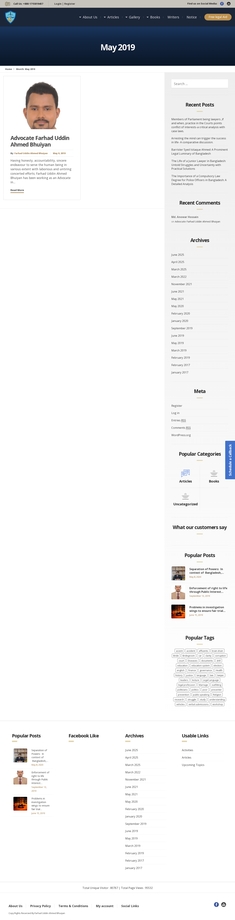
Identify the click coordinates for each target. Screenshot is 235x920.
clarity (208, 655)
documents (207, 660)
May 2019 (177, 343)
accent (179, 650)
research (179, 699)
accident (190, 650)
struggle (192, 699)
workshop (217, 704)
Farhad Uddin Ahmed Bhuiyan (31, 153)
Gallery (134, 17)
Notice (192, 17)
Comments (181, 428)
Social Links (130, 906)
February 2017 (180, 365)
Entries (178, 420)
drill (219, 660)
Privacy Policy (40, 906)
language (201, 675)
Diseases (192, 660)
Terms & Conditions (73, 906)
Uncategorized (185, 504)
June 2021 (177, 291)
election (217, 665)
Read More (17, 190)
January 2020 (179, 321)
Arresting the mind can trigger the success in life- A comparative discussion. (198, 140)
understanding (217, 699)
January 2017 (179, 372)
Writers (173, 17)
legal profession (186, 684)
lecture (195, 680)
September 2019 (182, 328)
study (203, 699)
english (180, 670)
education (182, 665)
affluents (203, 650)
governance (206, 670)
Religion (217, 694)
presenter (216, 689)
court (181, 660)
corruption (220, 655)
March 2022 (178, 277)
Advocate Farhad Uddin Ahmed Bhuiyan (39, 141)
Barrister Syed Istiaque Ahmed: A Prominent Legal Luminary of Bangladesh (199, 151)
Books (155, 17)
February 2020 (180, 313)
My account (105, 906)
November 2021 (181, 284)
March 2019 (178, 350)
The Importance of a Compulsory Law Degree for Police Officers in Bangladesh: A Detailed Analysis (199, 180)
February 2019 (180, 358)
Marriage (203, 684)
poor (204, 689)
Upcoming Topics (193, 765)
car (200, 655)
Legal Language (211, 680)
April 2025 (177, 262)
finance (192, 670)
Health (219, 670)
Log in (175, 413)
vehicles (180, 704)
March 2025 (178, 269)
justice (189, 675)
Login (57, 3)
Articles (113, 17)
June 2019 (177, 336)
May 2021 (177, 299)
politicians (182, 689)
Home (8, 69)
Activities (187, 750)
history (178, 675)
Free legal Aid (218, 17)
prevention (183, 694)
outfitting (216, 684)
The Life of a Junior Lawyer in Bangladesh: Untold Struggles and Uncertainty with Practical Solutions (198, 165)
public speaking (201, 694)
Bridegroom (189, 655)
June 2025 (177, 255)
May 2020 (177, 306)
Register (69, 3)
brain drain (217, 650)
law (211, 675)
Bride (176, 655)
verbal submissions (199, 704)
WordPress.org (181, 435)
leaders (184, 680)
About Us (90, 17)
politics (195, 689)
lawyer (220, 675)
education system (200, 665)
